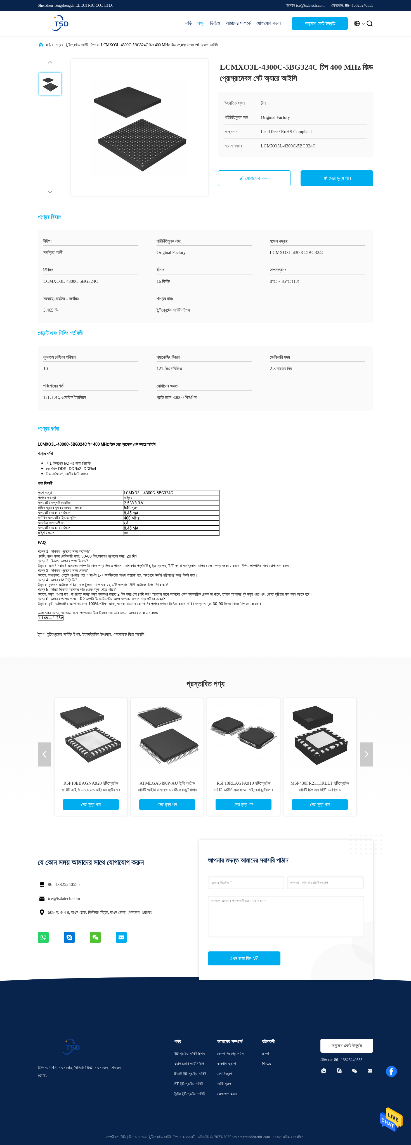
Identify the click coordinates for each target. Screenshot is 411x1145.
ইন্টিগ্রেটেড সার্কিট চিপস (81, 45)
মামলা (265, 1054)
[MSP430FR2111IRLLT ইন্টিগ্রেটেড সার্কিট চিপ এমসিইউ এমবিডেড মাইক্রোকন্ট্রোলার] (319, 734)
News (266, 1064)
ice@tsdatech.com (64, 898)
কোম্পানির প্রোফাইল (230, 1054)
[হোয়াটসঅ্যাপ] (51, 941)
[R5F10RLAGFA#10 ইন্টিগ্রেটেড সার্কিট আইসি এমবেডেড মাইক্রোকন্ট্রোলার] (243, 734)
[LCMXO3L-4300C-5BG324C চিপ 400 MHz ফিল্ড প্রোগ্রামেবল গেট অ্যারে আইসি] (139, 127)
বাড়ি (188, 23)
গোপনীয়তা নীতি (116, 1137)
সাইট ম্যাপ (224, 1084)
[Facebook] (391, 1071)
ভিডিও (215, 23)
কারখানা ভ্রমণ (226, 1064)
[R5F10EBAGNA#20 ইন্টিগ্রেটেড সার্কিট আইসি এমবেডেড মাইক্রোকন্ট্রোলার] (90, 734)
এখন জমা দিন (241, 958)
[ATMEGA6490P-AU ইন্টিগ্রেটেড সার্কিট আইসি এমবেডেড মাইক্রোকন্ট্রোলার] (167, 734)
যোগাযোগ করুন (268, 23)
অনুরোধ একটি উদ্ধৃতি (320, 23)
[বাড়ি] (60, 23)
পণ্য (200, 23)
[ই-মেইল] (128, 941)
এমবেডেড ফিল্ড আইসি (128, 634)
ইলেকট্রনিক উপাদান (96, 634)
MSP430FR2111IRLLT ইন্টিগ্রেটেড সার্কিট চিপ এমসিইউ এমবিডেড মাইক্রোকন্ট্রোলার (319, 790)
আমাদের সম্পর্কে (238, 23)
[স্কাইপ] (77, 941)
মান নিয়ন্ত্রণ (224, 1074)
